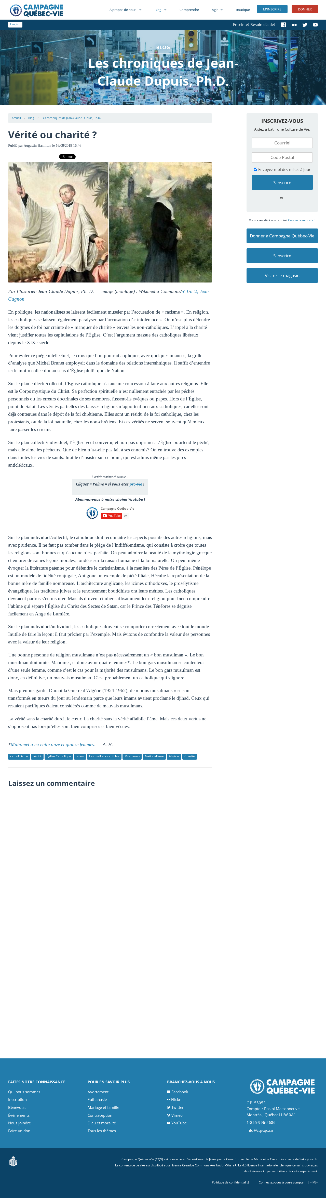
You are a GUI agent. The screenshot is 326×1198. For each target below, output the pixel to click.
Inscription (17, 1099)
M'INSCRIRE (272, 9)
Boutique (243, 9)
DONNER (305, 9)
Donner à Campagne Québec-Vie (282, 236)
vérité (37, 756)
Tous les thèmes (102, 1130)
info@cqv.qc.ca (260, 1130)
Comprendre (189, 9)
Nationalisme (154, 756)
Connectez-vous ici (301, 220)
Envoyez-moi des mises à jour (283, 169)
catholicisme (19, 756)
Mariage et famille (103, 1107)
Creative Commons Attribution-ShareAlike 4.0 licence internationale (230, 1165)
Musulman (132, 756)
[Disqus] (110, 854)
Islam (80, 756)
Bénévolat (17, 1107)
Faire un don (19, 1130)
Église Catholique (59, 756)
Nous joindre (19, 1122)
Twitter (177, 1107)
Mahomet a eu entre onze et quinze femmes (52, 744)
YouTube (179, 1122)
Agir (215, 9)
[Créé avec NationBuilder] (13, 1161)
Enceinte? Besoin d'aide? (254, 24)
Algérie (174, 756)
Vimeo (177, 1115)
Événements (19, 1115)
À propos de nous (123, 9)
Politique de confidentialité (230, 1182)
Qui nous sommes (24, 1091)
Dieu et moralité (102, 1122)
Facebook (179, 1091)
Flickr (176, 1099)
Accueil (16, 118)
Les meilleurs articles (104, 756)
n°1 (185, 291)
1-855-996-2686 (261, 1122)
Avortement (98, 1091)
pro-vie (136, 484)
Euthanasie (97, 1099)
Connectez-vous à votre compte (281, 1182)
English (15, 24)
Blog (158, 9)
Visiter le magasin (282, 275)
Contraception (100, 1115)
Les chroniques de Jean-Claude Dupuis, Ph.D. (71, 118)
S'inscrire (282, 256)
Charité (189, 756)
